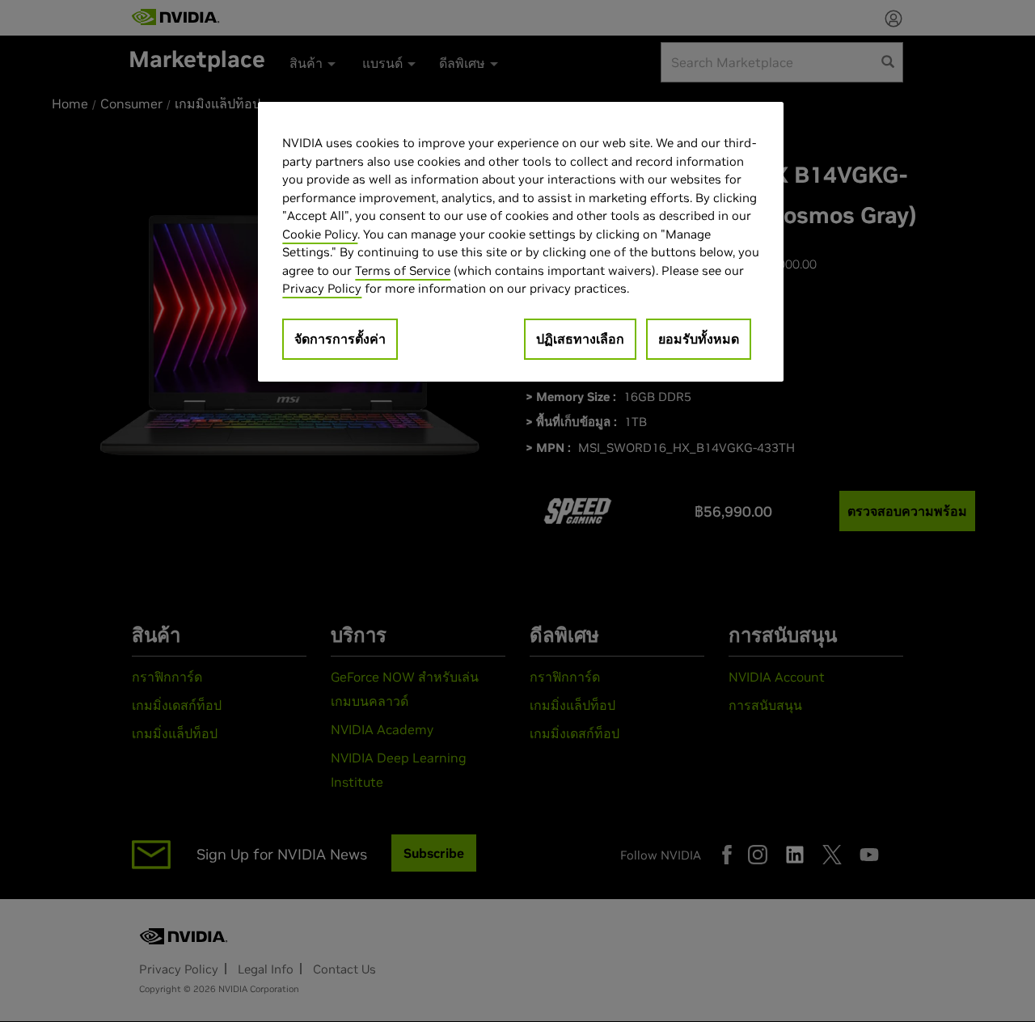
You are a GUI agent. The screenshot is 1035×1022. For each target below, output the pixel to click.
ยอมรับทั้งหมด (698, 339)
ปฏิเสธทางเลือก (580, 339)
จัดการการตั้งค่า (340, 339)
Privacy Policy (321, 288)
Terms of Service (402, 270)
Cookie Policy (319, 234)
